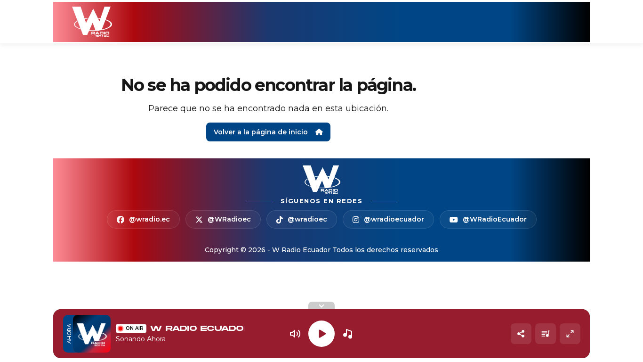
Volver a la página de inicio (261, 132)
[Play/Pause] (321, 334)
